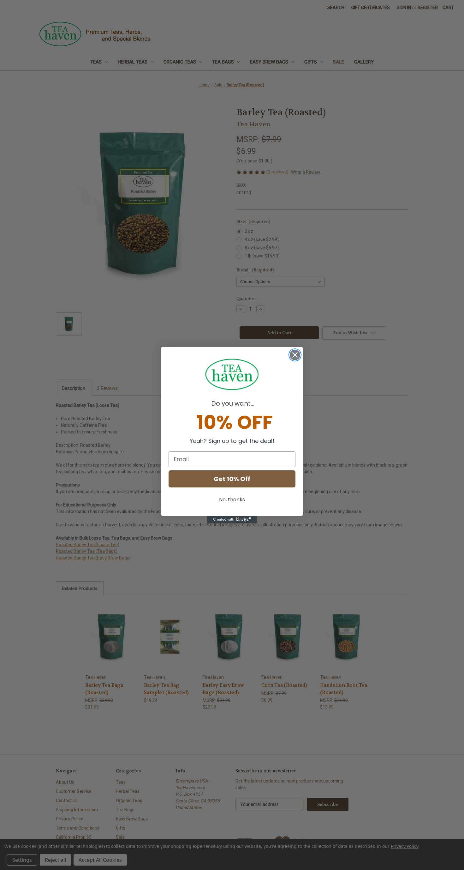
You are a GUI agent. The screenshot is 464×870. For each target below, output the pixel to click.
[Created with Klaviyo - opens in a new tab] (232, 519)
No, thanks (232, 499)
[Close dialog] (294, 354)
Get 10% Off (232, 478)
